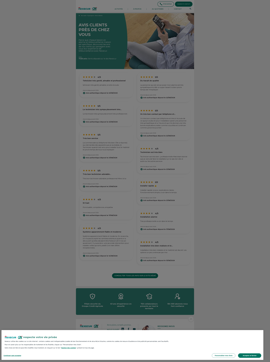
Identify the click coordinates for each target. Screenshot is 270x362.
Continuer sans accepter (12, 356)
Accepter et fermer (249, 356)
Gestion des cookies (68, 348)
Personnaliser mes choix (223, 356)
